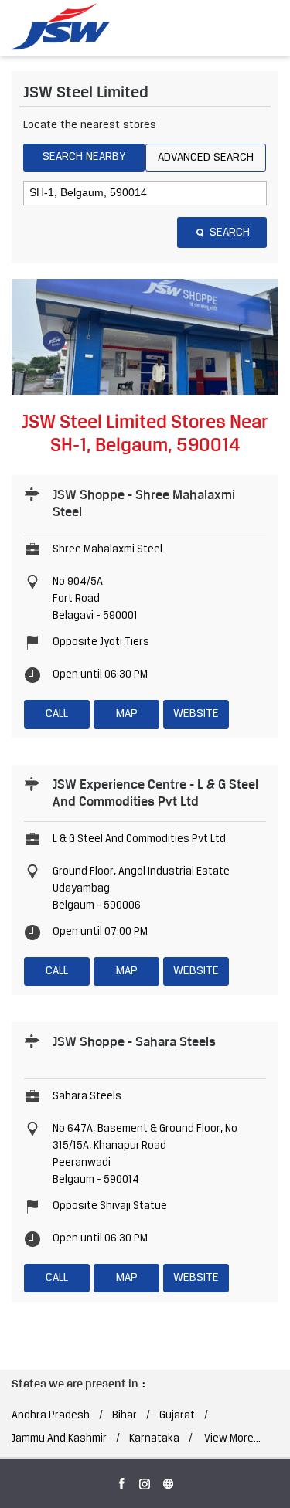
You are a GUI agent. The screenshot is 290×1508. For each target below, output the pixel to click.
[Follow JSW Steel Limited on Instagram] (145, 1481)
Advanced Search (206, 157)
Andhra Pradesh (51, 1415)
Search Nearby (84, 157)
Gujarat (177, 1415)
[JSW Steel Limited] (70, 27)
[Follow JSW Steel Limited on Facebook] (122, 1481)
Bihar (124, 1415)
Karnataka (154, 1439)
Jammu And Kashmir (59, 1439)
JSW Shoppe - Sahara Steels (134, 1041)
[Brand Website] (169, 1481)
